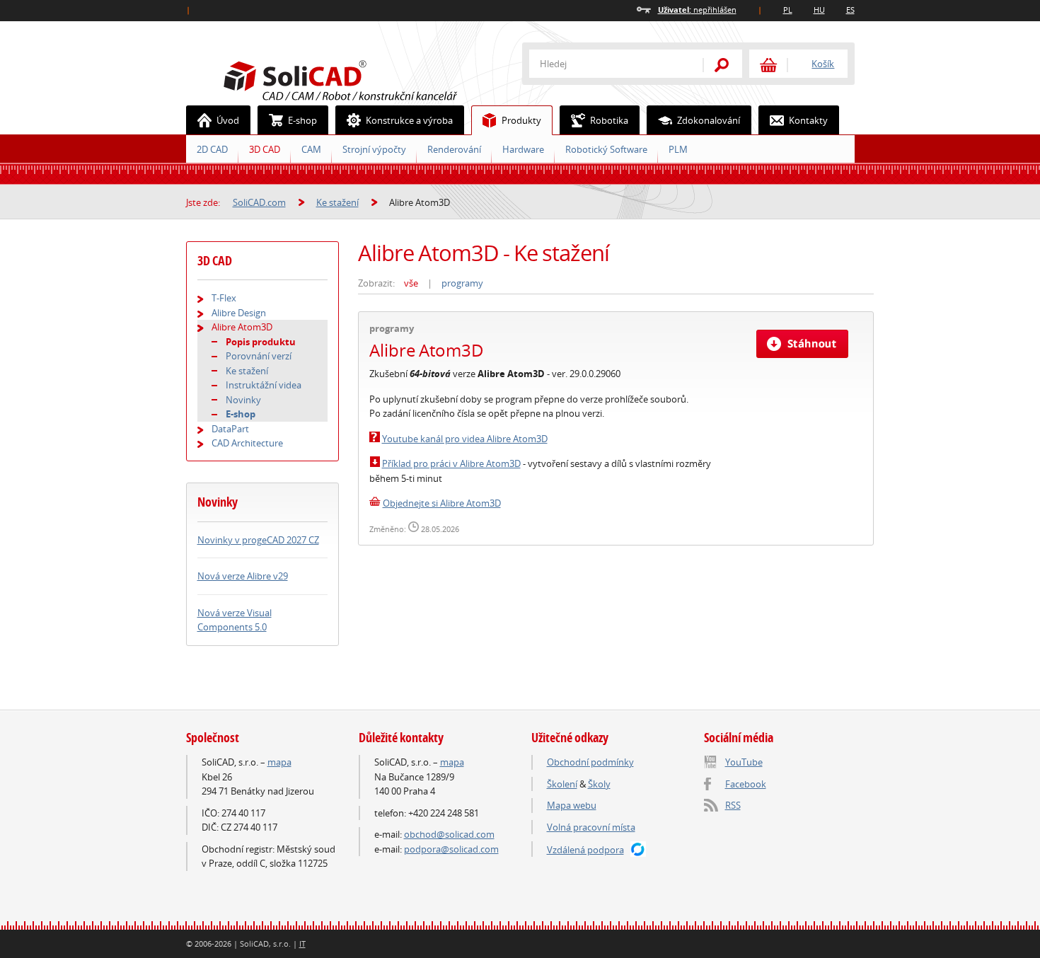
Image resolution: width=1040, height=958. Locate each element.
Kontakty (808, 120)
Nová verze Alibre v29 (242, 576)
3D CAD (264, 149)
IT (302, 943)
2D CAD (212, 149)
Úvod (227, 120)
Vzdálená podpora (585, 849)
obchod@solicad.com (449, 834)
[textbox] (607, 64)
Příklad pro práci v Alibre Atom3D (451, 463)
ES (850, 9)
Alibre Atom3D (242, 327)
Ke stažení (337, 202)
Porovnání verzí (258, 356)
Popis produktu (261, 341)
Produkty (521, 120)
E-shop (302, 120)
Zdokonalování (708, 120)
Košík (822, 63)
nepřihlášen (697, 9)
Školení (562, 784)
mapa (279, 762)
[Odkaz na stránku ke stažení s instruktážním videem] (374, 463)
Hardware (523, 149)
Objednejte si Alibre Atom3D (442, 503)
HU (819, 9)
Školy (599, 784)
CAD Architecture (247, 443)
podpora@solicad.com (451, 849)
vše (411, 283)
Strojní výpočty (374, 149)
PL (787, 9)
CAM (311, 149)
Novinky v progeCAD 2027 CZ (258, 539)
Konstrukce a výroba (409, 120)
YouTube (744, 762)
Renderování (454, 149)
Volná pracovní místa (591, 827)
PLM (678, 149)
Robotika (609, 120)
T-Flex (224, 298)
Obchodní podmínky (590, 762)
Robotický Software (606, 149)
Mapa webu (571, 805)
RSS (733, 805)
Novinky (243, 399)
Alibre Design (239, 312)
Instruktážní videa (263, 385)
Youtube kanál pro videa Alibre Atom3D (465, 438)
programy (462, 283)
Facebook (745, 784)
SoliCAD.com (363, 78)
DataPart (230, 428)
